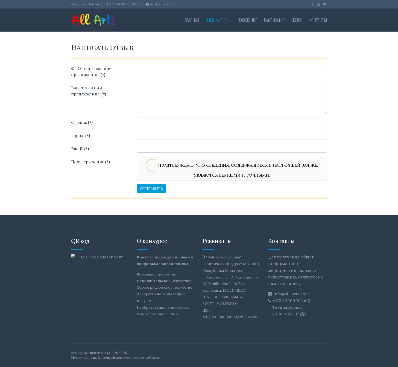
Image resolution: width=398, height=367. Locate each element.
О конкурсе (215, 20)
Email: (80, 148)
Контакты (318, 20)
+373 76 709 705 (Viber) (126, 4)
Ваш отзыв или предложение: (88, 91)
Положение (247, 20)
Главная (191, 20)
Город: (80, 135)
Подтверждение (90, 161)
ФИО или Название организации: (91, 71)
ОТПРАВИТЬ (151, 188)
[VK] (324, 4)
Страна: (82, 122)
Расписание (274, 20)
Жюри (297, 20)
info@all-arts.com (162, 4)
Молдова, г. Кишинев (86, 4)
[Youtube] (318, 4)
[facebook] (313, 4)
